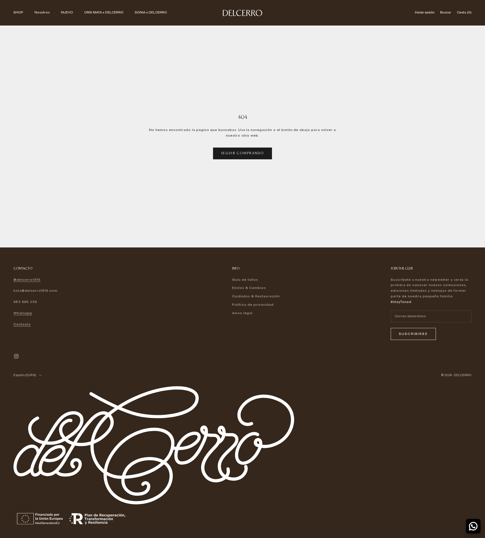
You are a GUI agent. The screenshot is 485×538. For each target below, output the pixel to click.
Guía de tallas (245, 280)
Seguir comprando (242, 153)
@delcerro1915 (26, 280)
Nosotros (42, 12)
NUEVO (67, 12)
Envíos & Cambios (249, 288)
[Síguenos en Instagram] (16, 356)
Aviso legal (242, 313)
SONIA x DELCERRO (151, 12)
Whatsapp (22, 313)
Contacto (22, 324)
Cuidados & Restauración (256, 296)
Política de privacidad (252, 305)
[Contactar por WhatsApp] (473, 526)
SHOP (18, 12)
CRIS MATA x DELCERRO (103, 12)
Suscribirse (413, 334)
